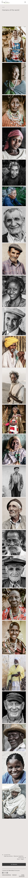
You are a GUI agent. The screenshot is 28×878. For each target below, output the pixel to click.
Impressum (14, 874)
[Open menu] (25, 2)
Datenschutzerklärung (6, 874)
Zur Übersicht (14, 864)
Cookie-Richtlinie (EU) (21, 875)
